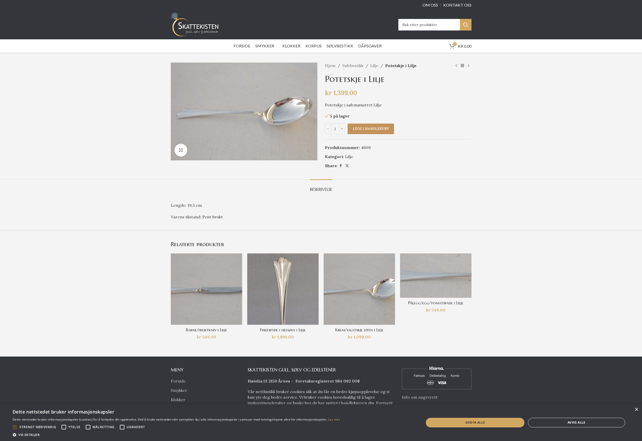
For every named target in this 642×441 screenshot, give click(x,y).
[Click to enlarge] (181, 150)
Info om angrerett (420, 397)
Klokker (178, 399)
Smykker (179, 390)
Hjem (330, 65)
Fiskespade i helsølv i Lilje (283, 329)
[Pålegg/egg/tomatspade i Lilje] (435, 275)
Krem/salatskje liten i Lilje (359, 329)
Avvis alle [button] (576, 422)
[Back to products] (462, 66)
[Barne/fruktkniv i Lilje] (206, 289)
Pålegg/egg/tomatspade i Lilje (435, 302)
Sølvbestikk (353, 65)
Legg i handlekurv (371, 129)
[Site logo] (196, 24)
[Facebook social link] (341, 165)
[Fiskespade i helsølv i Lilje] (283, 289)
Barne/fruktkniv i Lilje (206, 329)
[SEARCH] (465, 25)
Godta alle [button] (475, 422)
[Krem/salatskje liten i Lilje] (359, 289)
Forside (178, 381)
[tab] (321, 187)
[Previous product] (456, 66)
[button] (15, 427)
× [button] (636, 409)
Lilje (374, 65)
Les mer (334, 419)
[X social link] (347, 165)
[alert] (321, 422)
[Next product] (468, 66)
